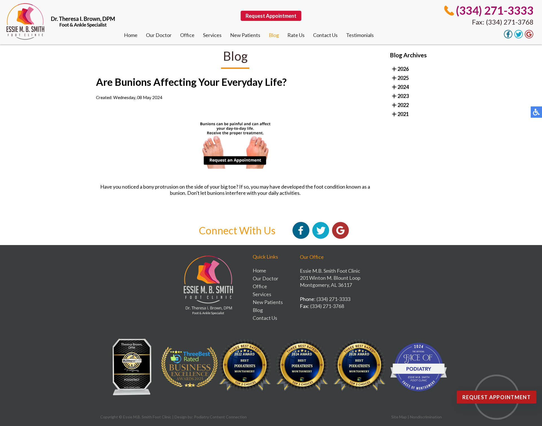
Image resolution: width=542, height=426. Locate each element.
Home (130, 35)
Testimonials (360, 35)
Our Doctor (159, 35)
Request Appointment (271, 16)
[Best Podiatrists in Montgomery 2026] (361, 367)
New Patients (245, 35)
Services (212, 35)
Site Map (399, 416)
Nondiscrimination (426, 416)
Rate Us (296, 35)
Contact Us (325, 35)
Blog (274, 35)
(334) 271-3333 (495, 10)
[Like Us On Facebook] (508, 37)
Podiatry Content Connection (220, 416)
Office (187, 35)
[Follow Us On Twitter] (518, 37)
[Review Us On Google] (529, 37)
